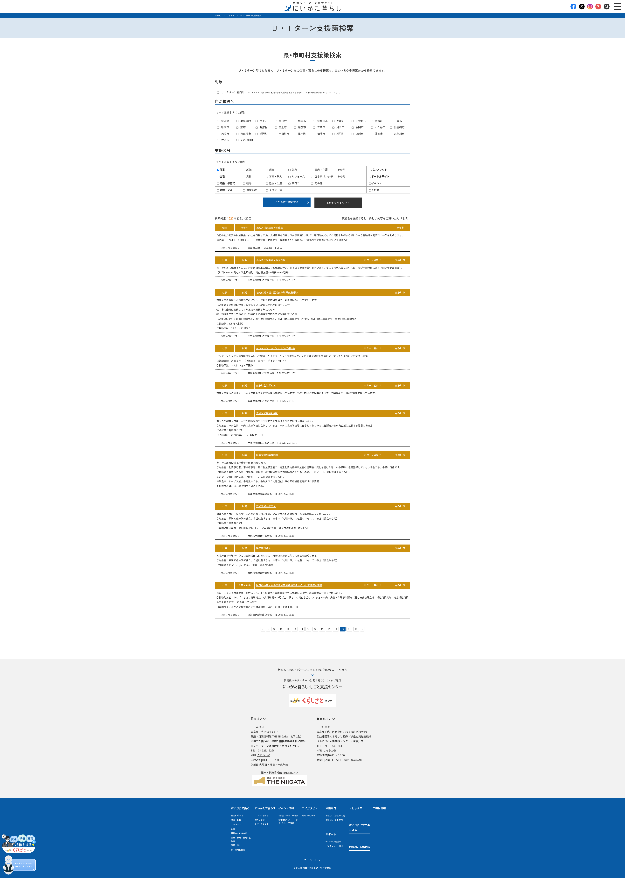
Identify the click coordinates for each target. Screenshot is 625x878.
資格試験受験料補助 (267, 413)
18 (329, 629)
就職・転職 (236, 819)
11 (281, 629)
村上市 (263, 121)
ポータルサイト (380, 176)
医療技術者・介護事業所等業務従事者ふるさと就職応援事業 (289, 585)
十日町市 (283, 133)
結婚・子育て (227, 183)
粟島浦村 (245, 121)
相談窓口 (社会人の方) (335, 815)
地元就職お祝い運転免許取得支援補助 (277, 292)
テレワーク (236, 824)
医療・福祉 (236, 845)
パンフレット (379, 169)
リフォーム (298, 176)
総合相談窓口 (237, 815)
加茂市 (301, 127)
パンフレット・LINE (334, 845)
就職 (248, 169)
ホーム (218, 15)
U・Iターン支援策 (333, 841)
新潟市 (225, 127)
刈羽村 (340, 133)
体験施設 (251, 190)
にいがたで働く (240, 808)
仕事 (222, 169)
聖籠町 (340, 121)
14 (301, 629)
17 (322, 629)
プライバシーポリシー (312, 860)
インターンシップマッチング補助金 (275, 348)
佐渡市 (225, 140)
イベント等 (275, 190)
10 (274, 629)
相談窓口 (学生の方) (334, 819)
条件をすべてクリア (338, 203)
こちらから (263, 755)
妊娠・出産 (275, 183)
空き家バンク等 (324, 176)
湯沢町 (263, 133)
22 (356, 629)
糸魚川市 (398, 133)
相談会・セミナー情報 (288, 815)
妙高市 (378, 133)
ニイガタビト (310, 808)
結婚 (248, 183)
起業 (271, 169)
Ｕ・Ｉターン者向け (232, 92)
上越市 (359, 133)
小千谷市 (379, 127)
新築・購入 (275, 176)
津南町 (301, 133)
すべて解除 (238, 112)
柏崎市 (321, 133)
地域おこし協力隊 (239, 833)
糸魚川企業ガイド (266, 385)
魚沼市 (225, 133)
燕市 (243, 127)
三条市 (321, 127)
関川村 (282, 121)
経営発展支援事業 (266, 506)
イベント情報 (286, 808)
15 (308, 629)
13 (295, 629)
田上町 (282, 127)
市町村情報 (379, 808)
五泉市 (397, 121)
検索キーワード (309, 815)
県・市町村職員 (238, 849)
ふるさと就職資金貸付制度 (270, 260)
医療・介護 (321, 169)
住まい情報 (259, 819)
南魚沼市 (245, 133)
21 (349, 629)
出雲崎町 (398, 127)
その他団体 (246, 140)
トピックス (355, 808)
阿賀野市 (360, 121)
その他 (341, 169)
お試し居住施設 (261, 824)
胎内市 (301, 121)
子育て (296, 183)
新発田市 (322, 121)
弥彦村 (263, 127)
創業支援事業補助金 (267, 455)
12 (288, 629)
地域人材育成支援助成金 (269, 227)
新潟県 (225, 121)
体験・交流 (226, 190)
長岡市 (359, 127)
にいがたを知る (261, 815)
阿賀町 (378, 121)
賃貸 (248, 176)
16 (315, 629)
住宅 (222, 176)
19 (336, 629)
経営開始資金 (263, 548)
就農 (294, 169)
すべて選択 (222, 112)
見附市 (340, 127)
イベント (376, 183)
